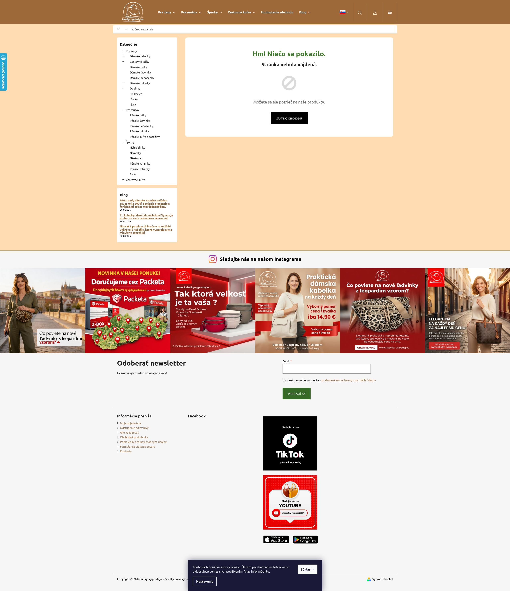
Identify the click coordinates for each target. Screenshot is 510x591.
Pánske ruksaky (139, 131)
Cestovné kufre (135, 179)
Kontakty (126, 451)
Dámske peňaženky (142, 77)
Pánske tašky (138, 115)
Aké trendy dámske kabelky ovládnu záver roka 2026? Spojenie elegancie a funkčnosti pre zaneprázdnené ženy (145, 203)
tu (267, 571)
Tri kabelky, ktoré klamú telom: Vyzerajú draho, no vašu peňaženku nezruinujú (146, 216)
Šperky (130, 142)
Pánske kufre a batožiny (145, 136)
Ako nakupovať (129, 432)
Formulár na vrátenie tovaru (137, 446)
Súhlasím (307, 569)
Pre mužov (132, 110)
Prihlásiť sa (296, 393)
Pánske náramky (140, 163)
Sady (133, 174)
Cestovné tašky (139, 61)
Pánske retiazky (140, 169)
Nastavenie (204, 581)
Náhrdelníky (137, 147)
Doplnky (135, 88)
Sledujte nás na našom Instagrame (261, 259)
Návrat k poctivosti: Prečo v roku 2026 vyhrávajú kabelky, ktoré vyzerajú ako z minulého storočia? (146, 229)
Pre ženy (131, 51)
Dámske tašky (138, 67)
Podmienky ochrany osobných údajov (143, 441)
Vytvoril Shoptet (382, 579)
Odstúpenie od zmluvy (134, 427)
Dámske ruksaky (140, 83)
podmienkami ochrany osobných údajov (349, 380)
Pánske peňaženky (141, 126)
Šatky (134, 99)
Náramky (135, 153)
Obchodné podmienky (134, 437)
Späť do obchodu (289, 118)
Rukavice (136, 93)
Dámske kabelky (140, 56)
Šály (133, 104)
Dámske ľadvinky (140, 72)
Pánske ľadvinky (140, 120)
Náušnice (135, 158)
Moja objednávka (130, 423)
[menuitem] (166, 12)
